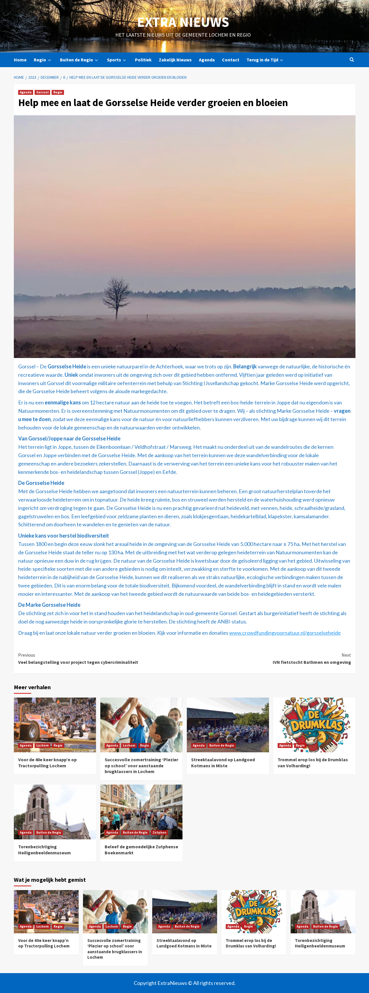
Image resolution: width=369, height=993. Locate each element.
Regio (40, 60)
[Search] (351, 60)
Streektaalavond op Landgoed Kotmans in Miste (223, 762)
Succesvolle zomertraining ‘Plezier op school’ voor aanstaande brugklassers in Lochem (141, 766)
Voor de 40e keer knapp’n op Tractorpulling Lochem (47, 762)
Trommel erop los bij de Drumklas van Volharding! (251, 943)
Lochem (42, 745)
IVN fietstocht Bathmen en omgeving (312, 658)
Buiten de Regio (76, 60)
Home (20, 60)
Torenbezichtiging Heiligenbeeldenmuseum (44, 850)
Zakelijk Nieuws (175, 60)
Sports (114, 60)
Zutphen (159, 832)
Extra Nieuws (183, 22)
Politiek (143, 60)
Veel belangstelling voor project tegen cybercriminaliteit (78, 658)
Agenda (207, 60)
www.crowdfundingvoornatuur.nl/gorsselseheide (285, 633)
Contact (230, 60)
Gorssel (42, 92)
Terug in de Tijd (262, 60)
